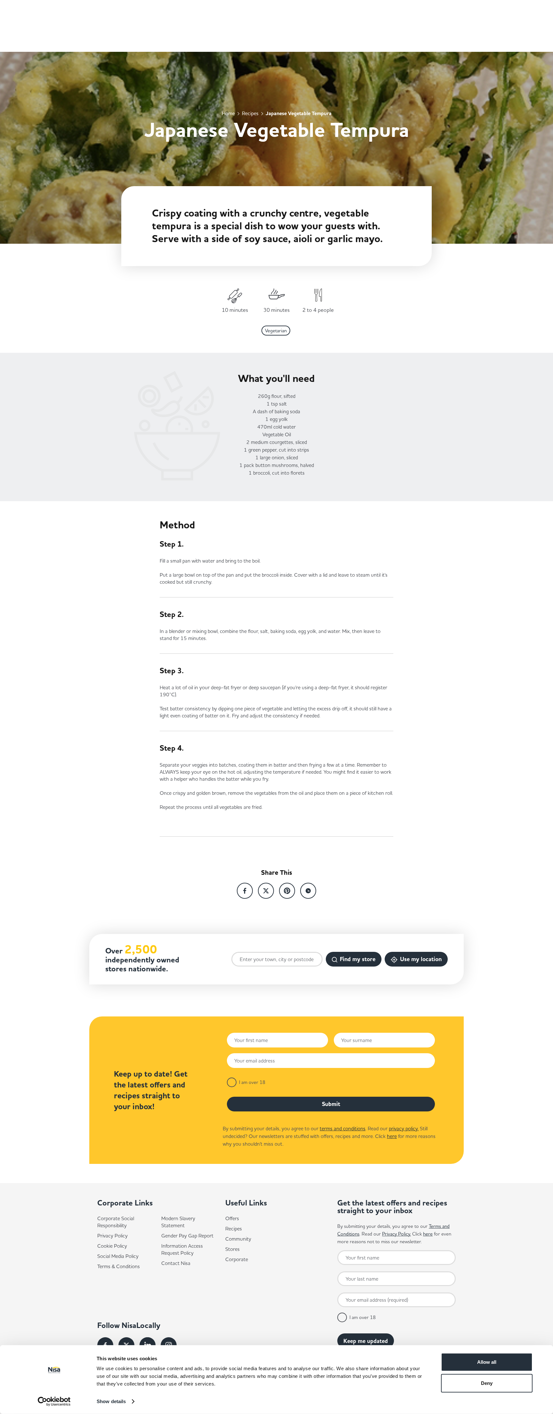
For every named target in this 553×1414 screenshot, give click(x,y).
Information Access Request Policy (182, 1249)
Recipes (250, 113)
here (392, 1136)
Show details (111, 1401)
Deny (487, 1383)
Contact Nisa (175, 1263)
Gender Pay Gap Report (187, 1235)
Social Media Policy (118, 1256)
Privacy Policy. (396, 1234)
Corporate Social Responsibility (115, 1221)
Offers (232, 1218)
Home (228, 113)
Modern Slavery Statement (178, 1221)
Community (238, 1239)
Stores (232, 1249)
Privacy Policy (112, 1235)
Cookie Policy (112, 1246)
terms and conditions (342, 1128)
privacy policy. (404, 1128)
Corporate (236, 1259)
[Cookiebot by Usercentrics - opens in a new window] (54, 1401)
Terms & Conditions (118, 1266)
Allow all (486, 1362)
